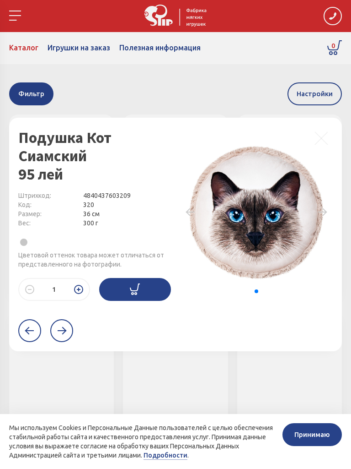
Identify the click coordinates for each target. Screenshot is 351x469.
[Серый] (23, 242)
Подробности (165, 455)
